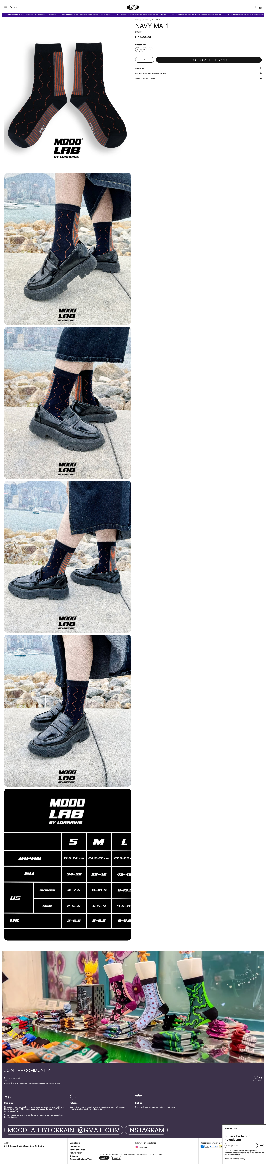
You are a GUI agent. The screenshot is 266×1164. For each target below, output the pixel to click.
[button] (10, 7)
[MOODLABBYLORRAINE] (133, 7)
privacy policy (239, 1159)
